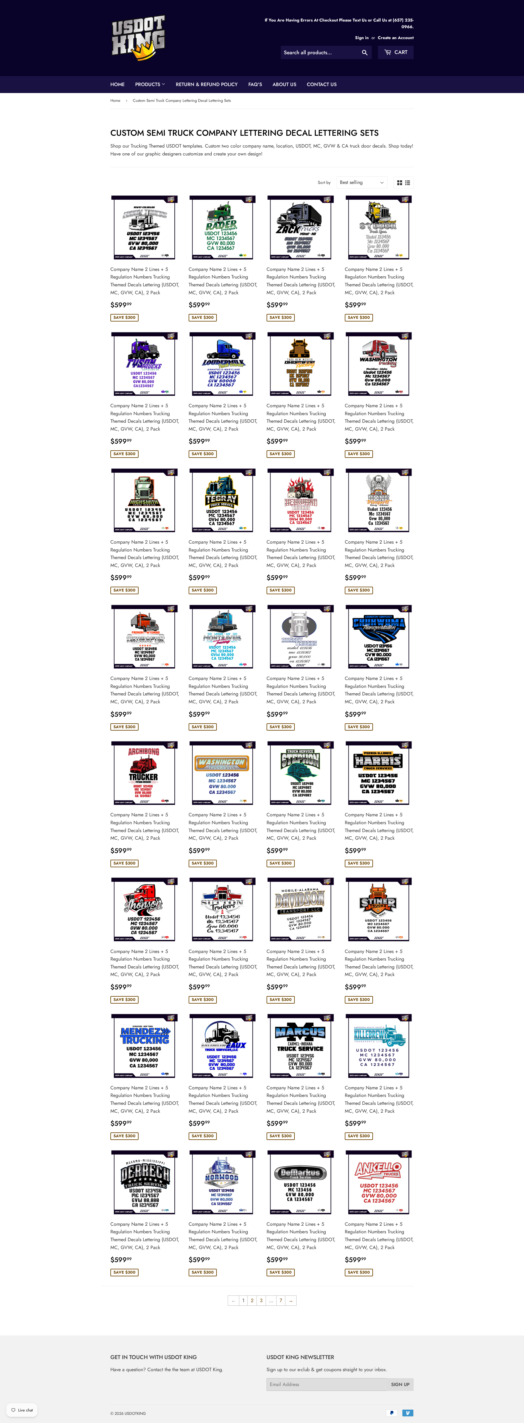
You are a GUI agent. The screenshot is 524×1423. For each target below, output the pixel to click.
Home (117, 84)
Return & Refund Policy (207, 84)
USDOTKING (135, 1413)
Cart (400, 52)
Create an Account (396, 38)
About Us (284, 84)
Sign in (362, 38)
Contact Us (322, 84)
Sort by (324, 182)
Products (148, 84)
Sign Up (400, 1384)
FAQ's (255, 84)
